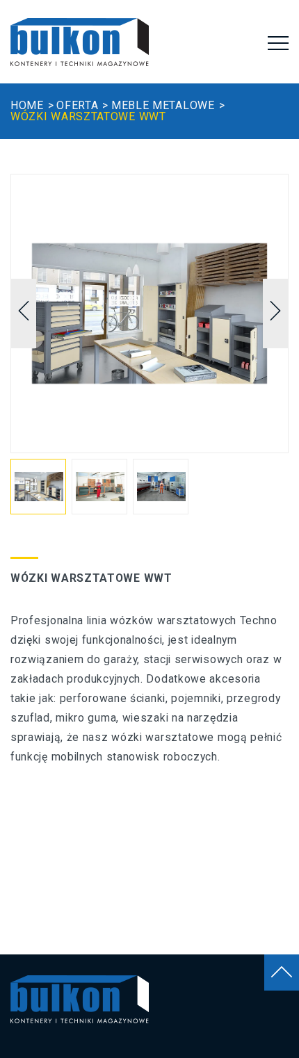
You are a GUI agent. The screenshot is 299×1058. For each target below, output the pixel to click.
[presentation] (23, 313)
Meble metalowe (163, 105)
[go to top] (281, 972)
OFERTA (77, 105)
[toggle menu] (278, 43)
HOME (27, 105)
